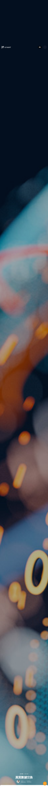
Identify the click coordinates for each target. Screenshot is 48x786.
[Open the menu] (45, 47)
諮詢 (40, 47)
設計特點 (21, 773)
